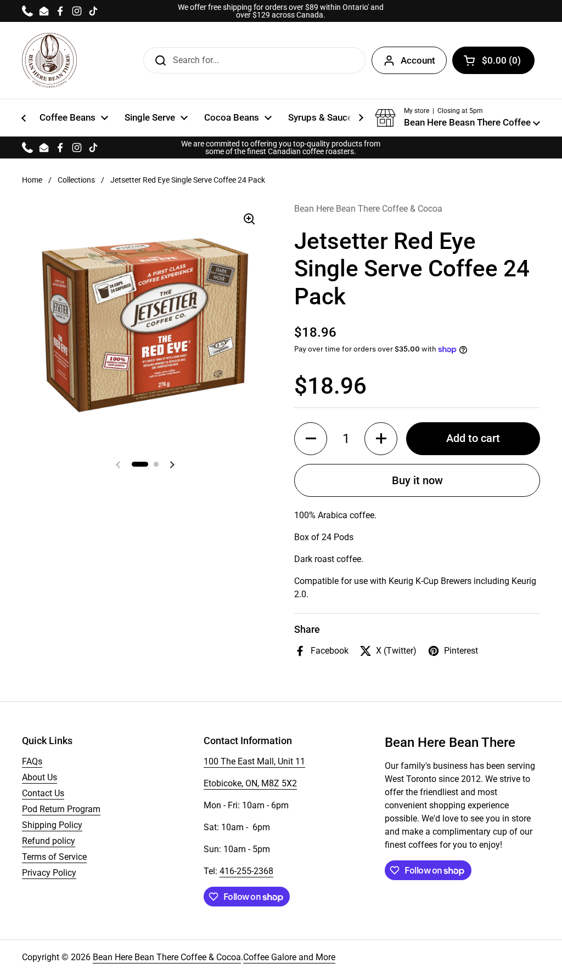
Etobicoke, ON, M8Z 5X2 (250, 783)
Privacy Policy (49, 873)
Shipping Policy (52, 825)
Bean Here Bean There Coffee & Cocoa (167, 957)
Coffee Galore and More (289, 957)
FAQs (32, 761)
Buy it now (417, 480)
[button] (457, 117)
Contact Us (43, 793)
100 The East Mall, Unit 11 (254, 761)
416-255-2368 (246, 871)
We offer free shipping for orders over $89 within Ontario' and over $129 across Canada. (281, 11)
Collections (76, 179)
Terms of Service (54, 857)
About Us (39, 777)
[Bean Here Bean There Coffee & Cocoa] (49, 60)
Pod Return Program (61, 809)
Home (32, 179)
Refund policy (48, 841)
